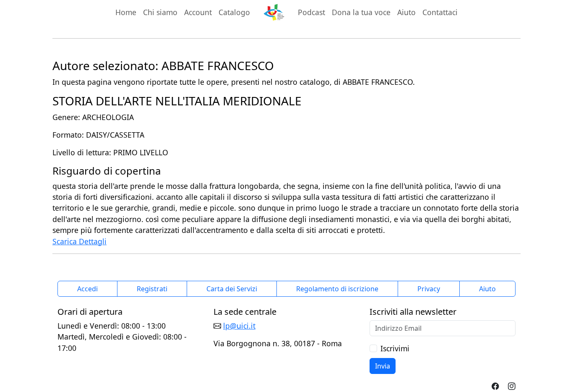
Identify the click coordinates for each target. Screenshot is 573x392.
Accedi (87, 288)
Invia (382, 366)
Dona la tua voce (361, 12)
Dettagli (93, 241)
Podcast (311, 12)
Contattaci (440, 12)
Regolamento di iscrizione (337, 288)
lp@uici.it (239, 326)
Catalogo (234, 12)
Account (198, 12)
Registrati (152, 288)
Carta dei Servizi (231, 288)
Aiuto (406, 12)
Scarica (65, 241)
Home (125, 12)
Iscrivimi (394, 348)
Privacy (428, 288)
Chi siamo (160, 12)
